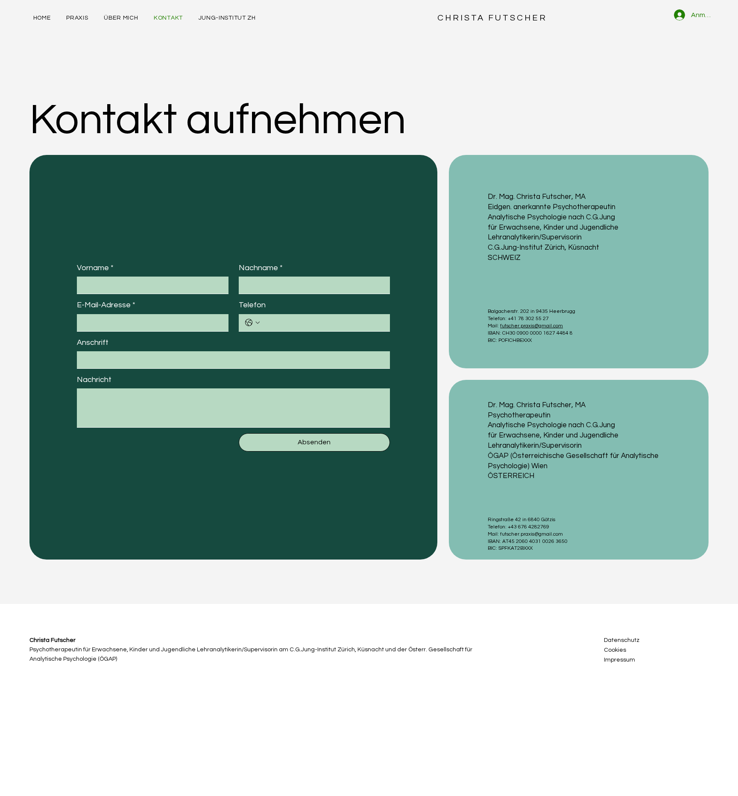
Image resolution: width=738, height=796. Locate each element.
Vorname (95, 268)
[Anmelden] (677, 15)
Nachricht (94, 380)
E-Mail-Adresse (106, 305)
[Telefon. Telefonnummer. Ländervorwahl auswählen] (252, 323)
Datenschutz (621, 640)
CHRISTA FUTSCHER (492, 18)
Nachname (261, 268)
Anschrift (92, 342)
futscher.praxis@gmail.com (531, 326)
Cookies (615, 650)
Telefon (252, 305)
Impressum (619, 660)
